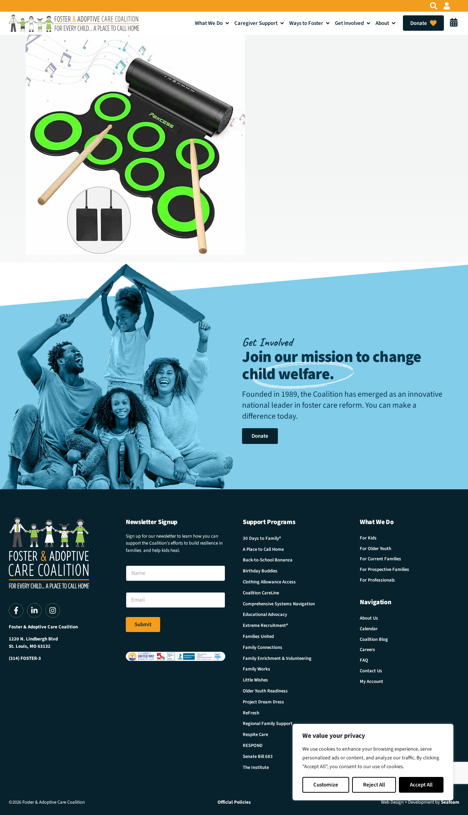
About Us (369, 618)
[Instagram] (52, 610)
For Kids (368, 538)
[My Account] (446, 6)
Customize (325, 785)
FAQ (364, 660)
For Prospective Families (384, 569)
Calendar (369, 628)
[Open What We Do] (227, 23)
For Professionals (377, 580)
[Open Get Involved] (368, 23)
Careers (367, 649)
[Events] (453, 23)
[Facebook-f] (16, 610)
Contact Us (371, 671)
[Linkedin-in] (34, 610)
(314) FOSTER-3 (25, 658)
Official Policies (234, 802)
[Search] (433, 6)
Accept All (421, 785)
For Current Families (380, 559)
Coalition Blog (374, 639)
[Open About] (393, 23)
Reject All (374, 785)
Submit (143, 624)
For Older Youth (375, 548)
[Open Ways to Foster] (328, 23)
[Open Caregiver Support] (282, 23)
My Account (371, 681)
